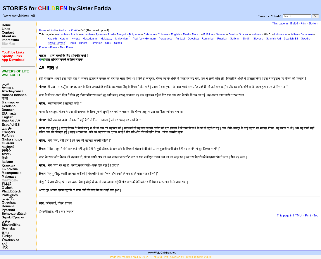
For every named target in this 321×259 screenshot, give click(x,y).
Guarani (8, 143)
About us (9, 36)
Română (8, 206)
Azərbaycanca (12, 91)
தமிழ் (5, 232)
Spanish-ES (291, 38)
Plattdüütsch (11, 191)
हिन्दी (4, 158)
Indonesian (281, 34)
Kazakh (52, 38)
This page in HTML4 (285, 23)
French (196, 34)
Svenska (8, 228)
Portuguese (166, 38)
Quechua (9, 202)
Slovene (258, 38)
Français (8, 132)
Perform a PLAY (68, 30)
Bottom (313, 23)
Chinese (163, 34)
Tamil (72, 43)
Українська (10, 239)
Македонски (11, 173)
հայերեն (8, 147)
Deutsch (8, 109)
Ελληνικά (9, 113)
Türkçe (7, 236)
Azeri (111, 34)
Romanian (208, 38)
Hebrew (256, 34)
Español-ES (11, 124)
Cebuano (9, 106)
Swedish (306, 38)
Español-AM (11, 121)
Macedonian (90, 38)
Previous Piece (48, 47)
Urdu (108, 43)
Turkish (83, 43)
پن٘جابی (8, 199)
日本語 (7, 184)
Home (6, 25)
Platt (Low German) (144, 38)
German (221, 34)
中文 (5, 247)
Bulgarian (135, 34)
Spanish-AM (273, 38)
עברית (6, 154)
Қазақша (8, 165)
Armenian (87, 34)
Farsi (186, 34)
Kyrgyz (76, 38)
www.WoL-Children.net (162, 252)
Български (10, 102)
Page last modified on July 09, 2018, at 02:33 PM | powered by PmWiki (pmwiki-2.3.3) (160, 257)
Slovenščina (11, 224)
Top (316, 215)
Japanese (307, 34)
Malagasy (9, 176)
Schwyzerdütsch (14, 213)
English (7, 117)
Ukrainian (96, 43)
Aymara (7, 87)
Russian (222, 38)
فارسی (7, 128)
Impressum (10, 40)
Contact (8, 32)
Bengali (121, 34)
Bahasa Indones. (14, 95)
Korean (64, 38)
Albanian (62, 34)
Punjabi (180, 38)
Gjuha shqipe (12, 139)
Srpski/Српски (13, 217)
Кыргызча (10, 169)
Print (303, 23)
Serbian (235, 38)
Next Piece (66, 47)
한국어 (7, 150)
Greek (232, 34)
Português (10, 195)
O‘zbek (7, 187)
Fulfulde (8, 135)
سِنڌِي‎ (6, 221)
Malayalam (121, 38)
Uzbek (118, 43)
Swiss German (56, 43)
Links (6, 29)
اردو (4, 243)
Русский (8, 210)
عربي (5, 84)
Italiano (7, 161)
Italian (294, 34)
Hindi (52, 30)
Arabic (74, 34)
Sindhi (246, 38)
